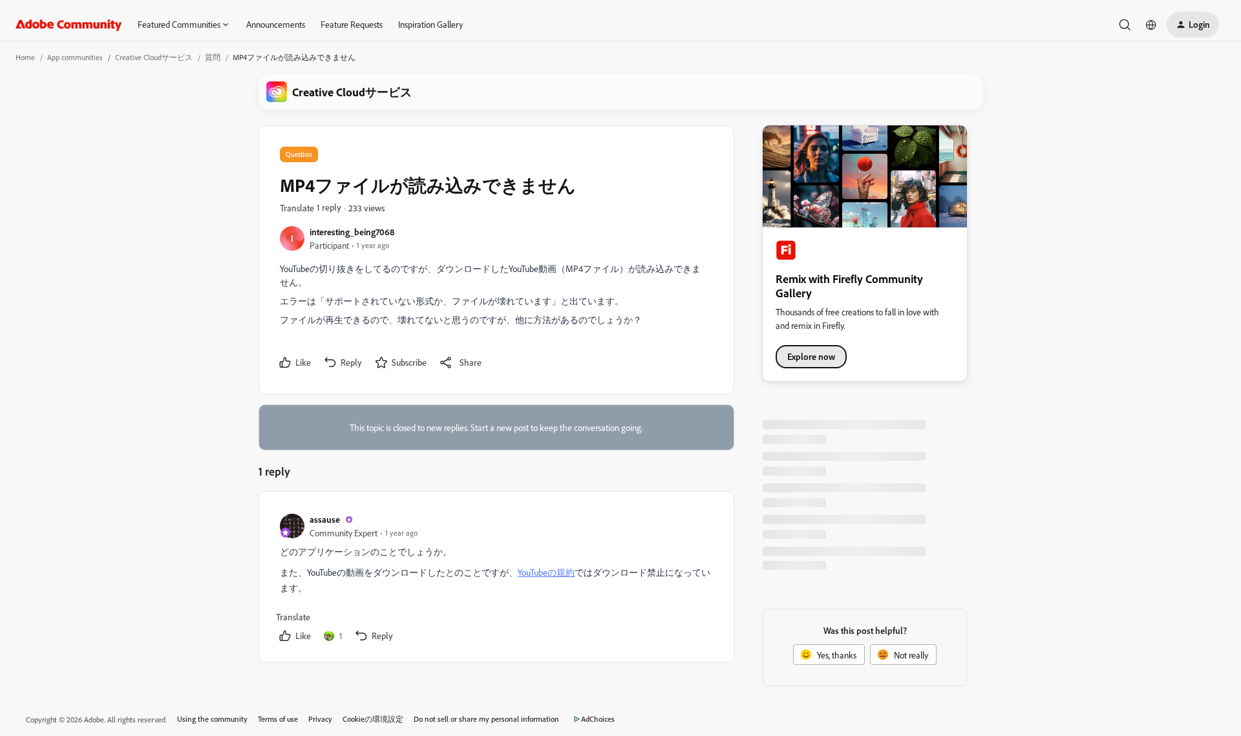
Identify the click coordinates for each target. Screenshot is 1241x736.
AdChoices (598, 719)
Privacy (320, 719)
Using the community (212, 719)
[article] (495, 579)
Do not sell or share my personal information (486, 719)
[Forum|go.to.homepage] (69, 24)
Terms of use (278, 719)
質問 (212, 57)
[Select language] (1151, 24)
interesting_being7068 (352, 231)
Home (25, 57)
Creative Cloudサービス (154, 57)
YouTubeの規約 (546, 572)
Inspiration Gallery (430, 24)
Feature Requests (352, 24)
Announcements (275, 24)
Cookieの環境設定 (373, 719)
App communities (75, 57)
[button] (1193, 24)
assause (325, 519)
